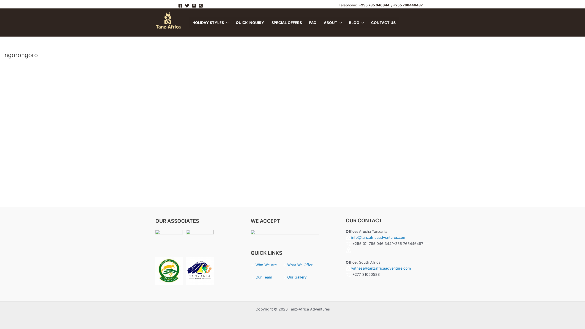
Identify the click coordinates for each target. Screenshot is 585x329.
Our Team (263, 277)
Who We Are (266, 265)
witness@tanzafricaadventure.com (381, 268)
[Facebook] (180, 6)
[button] (226, 22)
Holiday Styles (208, 22)
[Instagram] (194, 6)
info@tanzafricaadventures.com (378, 237)
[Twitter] (187, 6)
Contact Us (383, 22)
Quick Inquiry (250, 22)
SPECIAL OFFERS (286, 22)
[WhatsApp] (201, 6)
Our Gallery (297, 277)
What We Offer (300, 265)
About (330, 22)
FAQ (312, 22)
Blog (354, 22)
